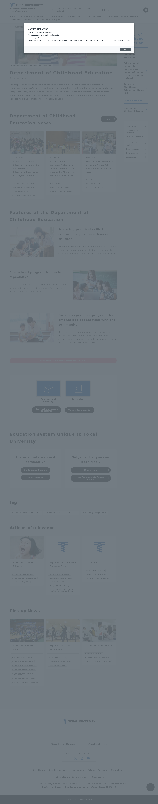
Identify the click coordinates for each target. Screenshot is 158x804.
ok (125, 49)
